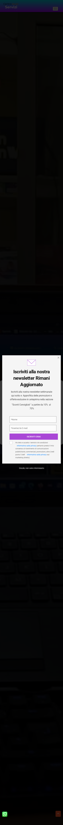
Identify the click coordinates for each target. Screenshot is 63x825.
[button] (58, 385)
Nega (31, 431)
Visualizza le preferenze (31, 439)
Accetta (31, 423)
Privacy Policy (17, 416)
